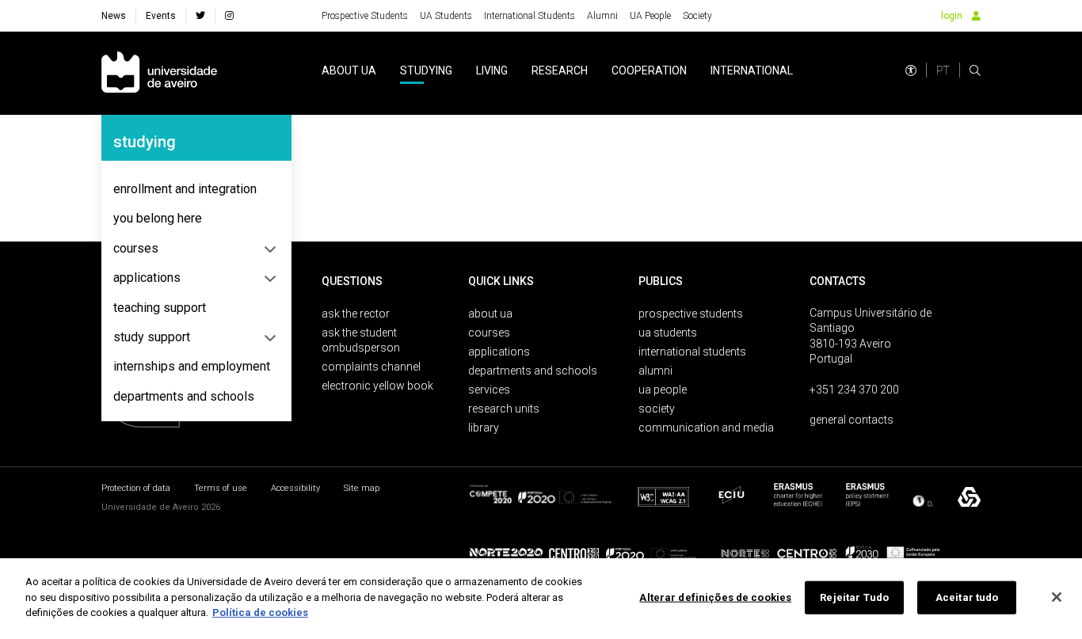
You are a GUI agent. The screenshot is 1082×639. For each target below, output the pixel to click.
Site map (361, 488)
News (113, 15)
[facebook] (200, 16)
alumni (655, 370)
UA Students (446, 15)
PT (943, 70)
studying (426, 70)
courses (135, 248)
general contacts (851, 419)
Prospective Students (365, 15)
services (489, 389)
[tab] (196, 189)
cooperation (649, 70)
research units (503, 408)
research (559, 70)
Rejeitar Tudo (854, 597)
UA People (650, 15)
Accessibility (295, 488)
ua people (662, 389)
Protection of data (135, 488)
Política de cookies (260, 612)
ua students (667, 332)
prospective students (690, 313)
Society (697, 15)
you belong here (157, 218)
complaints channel (371, 366)
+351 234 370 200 (854, 389)
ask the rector (356, 313)
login (951, 15)
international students (692, 351)
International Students (529, 15)
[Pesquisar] (975, 70)
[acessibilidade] (911, 70)
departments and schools (183, 396)
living (492, 70)
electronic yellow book (377, 385)
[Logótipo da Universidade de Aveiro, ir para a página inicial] (159, 73)
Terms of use (220, 488)
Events (161, 15)
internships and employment (191, 366)
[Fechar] (1056, 597)
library (483, 427)
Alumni (602, 15)
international (752, 70)
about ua (349, 70)
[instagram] (229, 16)
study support (151, 336)
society (656, 408)
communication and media (706, 427)
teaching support (159, 307)
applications (147, 277)
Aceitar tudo (967, 597)
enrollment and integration (185, 188)
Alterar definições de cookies (715, 597)
